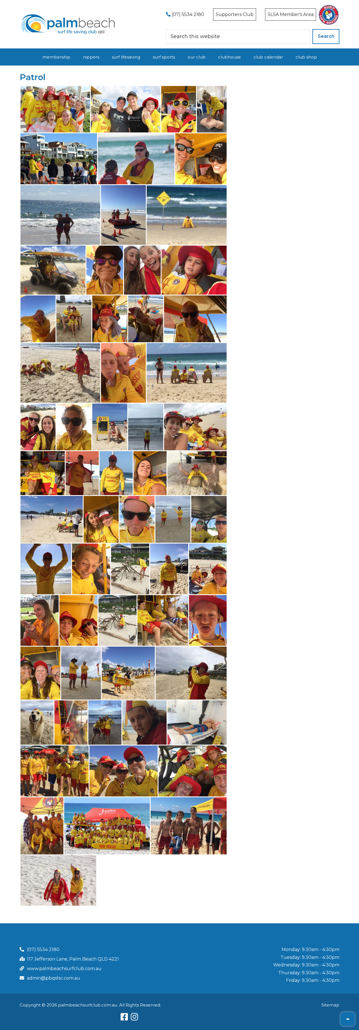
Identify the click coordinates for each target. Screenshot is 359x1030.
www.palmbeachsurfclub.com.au (64, 968)
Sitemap (330, 1005)
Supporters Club (235, 14)
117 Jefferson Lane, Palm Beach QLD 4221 (73, 959)
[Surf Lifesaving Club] (68, 16)
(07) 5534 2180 (187, 14)
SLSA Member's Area (291, 14)
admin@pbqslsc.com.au (53, 978)
